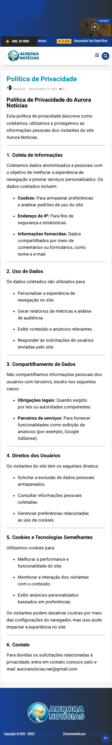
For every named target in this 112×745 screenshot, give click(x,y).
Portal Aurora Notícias (49, 734)
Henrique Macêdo (97, 734)
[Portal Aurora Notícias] (56, 723)
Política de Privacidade (42, 79)
